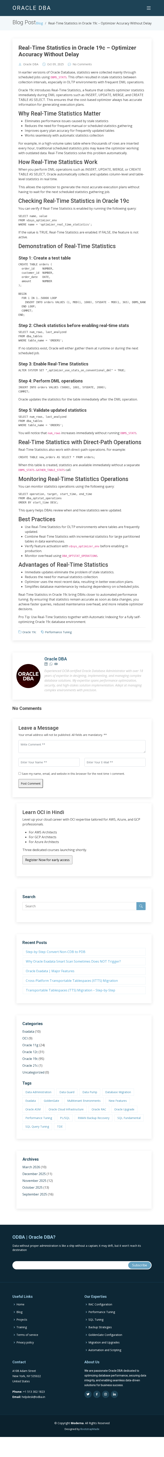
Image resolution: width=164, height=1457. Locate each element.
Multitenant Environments (84, 1101)
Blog (39, 23)
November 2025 (34, 1180)
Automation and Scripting (104, 1350)
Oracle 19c (29, 632)
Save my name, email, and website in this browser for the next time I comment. (73, 774)
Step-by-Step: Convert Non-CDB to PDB (55, 952)
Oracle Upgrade (124, 1109)
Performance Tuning (58, 632)
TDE (60, 1126)
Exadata (28, 1031)
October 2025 (32, 1187)
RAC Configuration (100, 1304)
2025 (60, 64)
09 (54, 64)
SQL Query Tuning (37, 1126)
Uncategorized (33, 1072)
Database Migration (118, 1092)
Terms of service (27, 1334)
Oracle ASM (33, 1109)
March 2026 (31, 1167)
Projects (21, 1319)
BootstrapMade (89, 1429)
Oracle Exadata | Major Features (50, 971)
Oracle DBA (30, 64)
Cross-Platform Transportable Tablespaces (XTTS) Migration (72, 980)
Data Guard (66, 1092)
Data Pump (89, 1092)
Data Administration (38, 1092)
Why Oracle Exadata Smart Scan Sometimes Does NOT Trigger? (73, 961)
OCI (25, 1038)
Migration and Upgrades (104, 1342)
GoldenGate (51, 1101)
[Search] (141, 906)
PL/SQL (65, 1118)
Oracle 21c (30, 1065)
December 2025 (34, 1174)
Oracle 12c (30, 1052)
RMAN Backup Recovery (93, 1118)
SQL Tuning (95, 1319)
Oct (49, 64)
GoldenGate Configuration (105, 1334)
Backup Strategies (100, 1327)
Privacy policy (25, 1342)
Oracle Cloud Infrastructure (66, 1109)
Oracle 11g (30, 1045)
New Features (118, 1101)
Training (21, 1327)
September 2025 (34, 1194)
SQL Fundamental (129, 1118)
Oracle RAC (99, 1109)
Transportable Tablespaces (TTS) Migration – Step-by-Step (70, 990)
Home (20, 1304)
